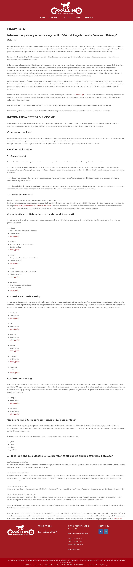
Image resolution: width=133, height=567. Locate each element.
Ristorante (54, 17)
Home (42, 17)
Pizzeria (67, 17)
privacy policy (14, 236)
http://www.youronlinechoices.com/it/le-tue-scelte (33, 206)
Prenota (89, 17)
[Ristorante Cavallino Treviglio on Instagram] (106, 531)
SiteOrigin (105, 565)
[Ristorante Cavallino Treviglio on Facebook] (101, 531)
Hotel (78, 17)
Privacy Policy (90, 565)
